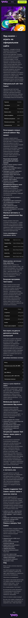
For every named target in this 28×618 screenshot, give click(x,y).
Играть (13, 21)
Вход (12, 1)
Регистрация (22, 1)
